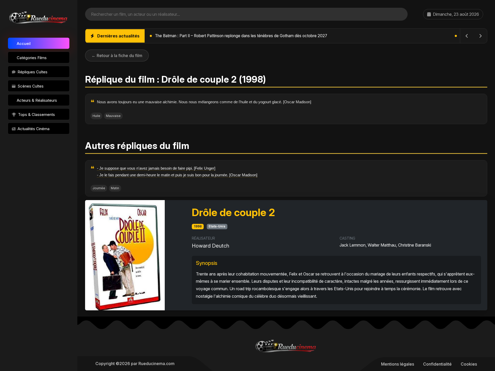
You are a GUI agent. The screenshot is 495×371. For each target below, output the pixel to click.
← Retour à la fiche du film (117, 55)
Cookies (469, 364)
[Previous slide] (467, 36)
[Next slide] (480, 36)
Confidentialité (437, 364)
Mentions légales (397, 364)
